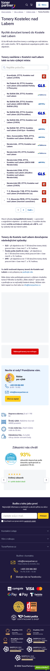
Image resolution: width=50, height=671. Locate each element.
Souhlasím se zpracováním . (20, 521)
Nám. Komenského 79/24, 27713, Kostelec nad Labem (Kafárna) (20, 137)
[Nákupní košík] (31, 5)
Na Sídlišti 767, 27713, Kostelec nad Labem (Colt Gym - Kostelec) (21, 129)
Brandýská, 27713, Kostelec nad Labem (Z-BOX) (20, 76)
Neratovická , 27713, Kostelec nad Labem (21, 145)
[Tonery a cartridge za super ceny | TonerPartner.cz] (8, 4)
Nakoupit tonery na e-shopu (25, 351)
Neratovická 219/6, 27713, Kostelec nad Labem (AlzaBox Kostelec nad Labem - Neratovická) (19, 174)
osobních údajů (30, 521)
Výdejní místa (30, 12)
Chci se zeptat (13, 399)
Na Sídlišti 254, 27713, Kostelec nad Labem (20, 95)
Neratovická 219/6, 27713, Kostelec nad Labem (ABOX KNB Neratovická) (20, 162)
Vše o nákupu (18, 12)
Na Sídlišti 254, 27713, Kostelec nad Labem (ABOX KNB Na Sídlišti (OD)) (20, 104)
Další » (30, 210)
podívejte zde (27, 272)
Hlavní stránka (6, 12)
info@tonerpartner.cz (32, 285)
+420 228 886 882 (17, 385)
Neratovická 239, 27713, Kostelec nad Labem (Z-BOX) (22, 184)
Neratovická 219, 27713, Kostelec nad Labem (21, 153)
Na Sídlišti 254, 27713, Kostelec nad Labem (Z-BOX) (22, 121)
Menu (44, 5)
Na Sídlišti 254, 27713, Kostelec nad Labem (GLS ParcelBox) (20, 113)
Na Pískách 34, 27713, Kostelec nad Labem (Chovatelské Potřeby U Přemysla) (21, 85)
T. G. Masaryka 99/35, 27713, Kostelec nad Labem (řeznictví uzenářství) (23, 200)
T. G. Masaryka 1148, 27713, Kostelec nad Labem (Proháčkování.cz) (22, 192)
